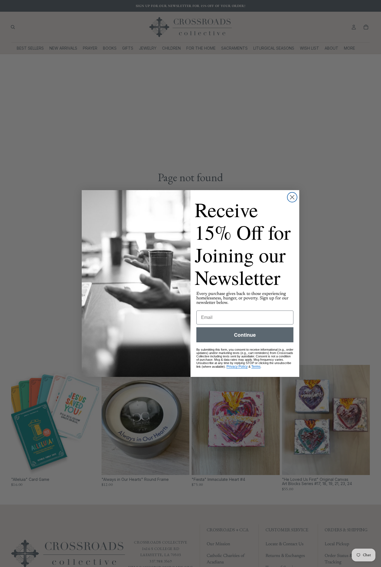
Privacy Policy (237, 367)
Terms (256, 367)
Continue (245, 334)
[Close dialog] (292, 197)
